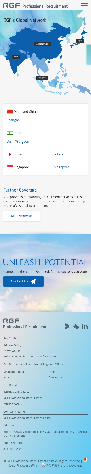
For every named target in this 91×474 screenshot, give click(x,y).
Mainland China (13, 372)
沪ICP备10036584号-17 (24, 466)
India (52, 372)
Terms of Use (11, 351)
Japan (7, 377)
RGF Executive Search (17, 392)
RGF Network (21, 216)
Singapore (55, 377)
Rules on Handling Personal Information (29, 356)
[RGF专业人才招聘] (35, 6)
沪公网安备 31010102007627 (63, 466)
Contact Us (20, 281)
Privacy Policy (12, 345)
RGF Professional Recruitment (22, 398)
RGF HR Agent (12, 403)
